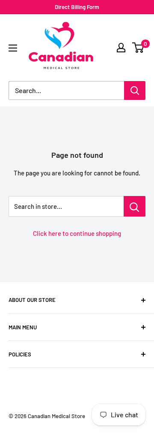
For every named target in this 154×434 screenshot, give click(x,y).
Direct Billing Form (77, 6)
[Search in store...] (134, 206)
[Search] (134, 90)
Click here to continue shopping (77, 233)
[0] (138, 47)
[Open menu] (13, 48)
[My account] (121, 47)
